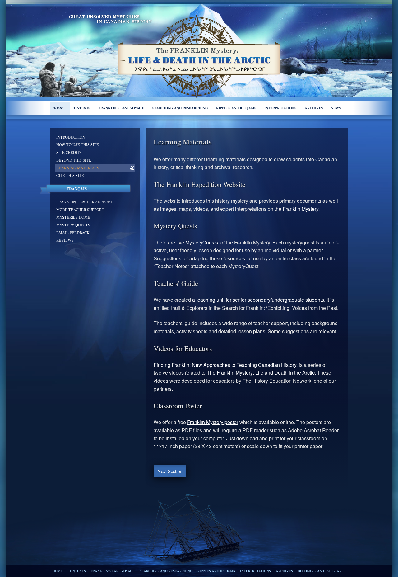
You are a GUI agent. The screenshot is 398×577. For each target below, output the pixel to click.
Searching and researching (180, 108)
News (336, 108)
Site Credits (69, 152)
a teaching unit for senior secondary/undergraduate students (258, 299)
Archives (314, 108)
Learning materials (77, 167)
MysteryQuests (201, 242)
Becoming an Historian (320, 571)
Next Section (170, 471)
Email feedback (73, 232)
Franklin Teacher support (84, 201)
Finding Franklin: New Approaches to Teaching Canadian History (225, 364)
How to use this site (77, 144)
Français (77, 189)
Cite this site (70, 175)
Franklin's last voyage (121, 108)
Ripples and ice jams (236, 108)
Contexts (81, 108)
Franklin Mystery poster (212, 422)
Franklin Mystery (300, 208)
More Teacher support (80, 209)
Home (58, 108)
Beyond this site (73, 160)
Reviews (65, 240)
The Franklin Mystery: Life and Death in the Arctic (261, 372)
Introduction (70, 137)
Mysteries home (73, 217)
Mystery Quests (73, 224)
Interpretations (280, 108)
